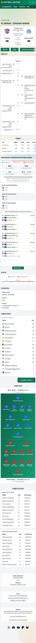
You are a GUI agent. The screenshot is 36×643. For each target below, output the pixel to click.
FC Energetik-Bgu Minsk (12, 369)
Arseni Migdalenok (7, 519)
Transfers (22, 7)
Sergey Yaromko (20, 392)
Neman (7, 327)
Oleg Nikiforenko (29, 103)
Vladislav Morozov (29, 85)
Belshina (7, 372)
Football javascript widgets (18, 600)
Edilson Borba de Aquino (29, 114)
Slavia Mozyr (8, 345)
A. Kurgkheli (18, 43)
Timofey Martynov (6, 73)
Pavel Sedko (27, 76)
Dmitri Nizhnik (6, 558)
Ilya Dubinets (6, 555)
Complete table (25, 380)
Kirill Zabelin (5, 80)
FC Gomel (8, 341)
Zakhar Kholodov (7, 543)
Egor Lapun (5, 516)
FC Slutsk (8, 348)
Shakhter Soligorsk (11, 365)
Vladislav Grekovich (8, 510)
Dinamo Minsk (9, 324)
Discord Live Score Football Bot (18, 595)
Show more (17, 268)
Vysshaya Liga (5, 20)
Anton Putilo (5, 546)
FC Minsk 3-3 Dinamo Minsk (19, 180)
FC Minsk (7, 352)
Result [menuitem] (5, 50)
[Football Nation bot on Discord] (13, 627)
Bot (28, 7)
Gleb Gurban (8, 129)
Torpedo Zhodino (10, 331)
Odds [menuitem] (14, 50)
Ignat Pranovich (7, 64)
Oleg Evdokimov (7, 552)
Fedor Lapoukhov (7, 537)
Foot (18, 580)
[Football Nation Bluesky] (27, 627)
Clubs (15, 7)
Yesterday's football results (18, 584)
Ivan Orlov (5, 561)
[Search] (30, 2)
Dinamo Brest (9, 355)
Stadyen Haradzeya (8, 294)
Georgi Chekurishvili (8, 522)
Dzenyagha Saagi (7, 525)
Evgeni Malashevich (8, 501)
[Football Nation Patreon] (23, 627)
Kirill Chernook (7, 70)
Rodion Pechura (7, 121)
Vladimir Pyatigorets (8, 498)
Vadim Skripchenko (19, 481)
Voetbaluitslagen (18, 577)
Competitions (7, 7)
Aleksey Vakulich (7, 540)
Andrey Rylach (28, 95)
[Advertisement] (18, 15)
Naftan (7, 362)
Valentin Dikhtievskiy (8, 507)
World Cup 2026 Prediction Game (18, 598)
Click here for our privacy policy (18, 620)
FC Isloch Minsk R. (10, 334)
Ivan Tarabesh (6, 504)
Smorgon (8, 358)
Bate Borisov (9, 338)
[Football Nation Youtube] (18, 627)
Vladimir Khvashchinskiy (9, 564)
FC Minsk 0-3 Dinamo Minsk (19, 178)
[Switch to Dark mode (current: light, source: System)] (33, 2)
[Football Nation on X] (8, 627)
